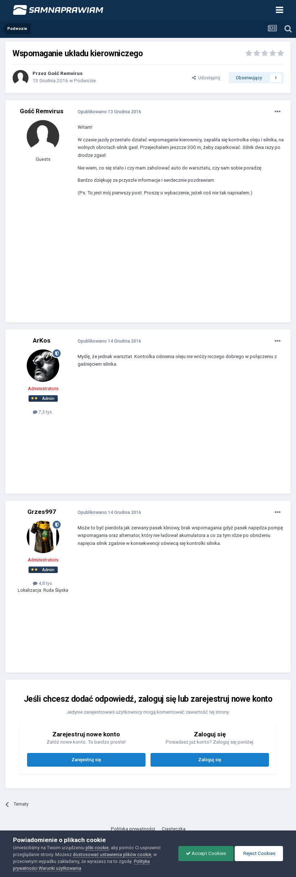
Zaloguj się (209, 759)
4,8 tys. (45, 583)
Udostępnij (208, 77)
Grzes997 (41, 511)
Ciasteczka (174, 829)
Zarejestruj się (86, 759)
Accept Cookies (208, 853)
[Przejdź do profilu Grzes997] (43, 537)
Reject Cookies (258, 853)
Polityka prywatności (133, 829)
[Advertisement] (162, 264)
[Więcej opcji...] (277, 111)
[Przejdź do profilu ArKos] (43, 365)
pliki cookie (97, 847)
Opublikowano (109, 111)
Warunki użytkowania (60, 868)
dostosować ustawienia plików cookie (112, 854)
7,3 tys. (45, 412)
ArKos (42, 340)
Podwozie (85, 80)
